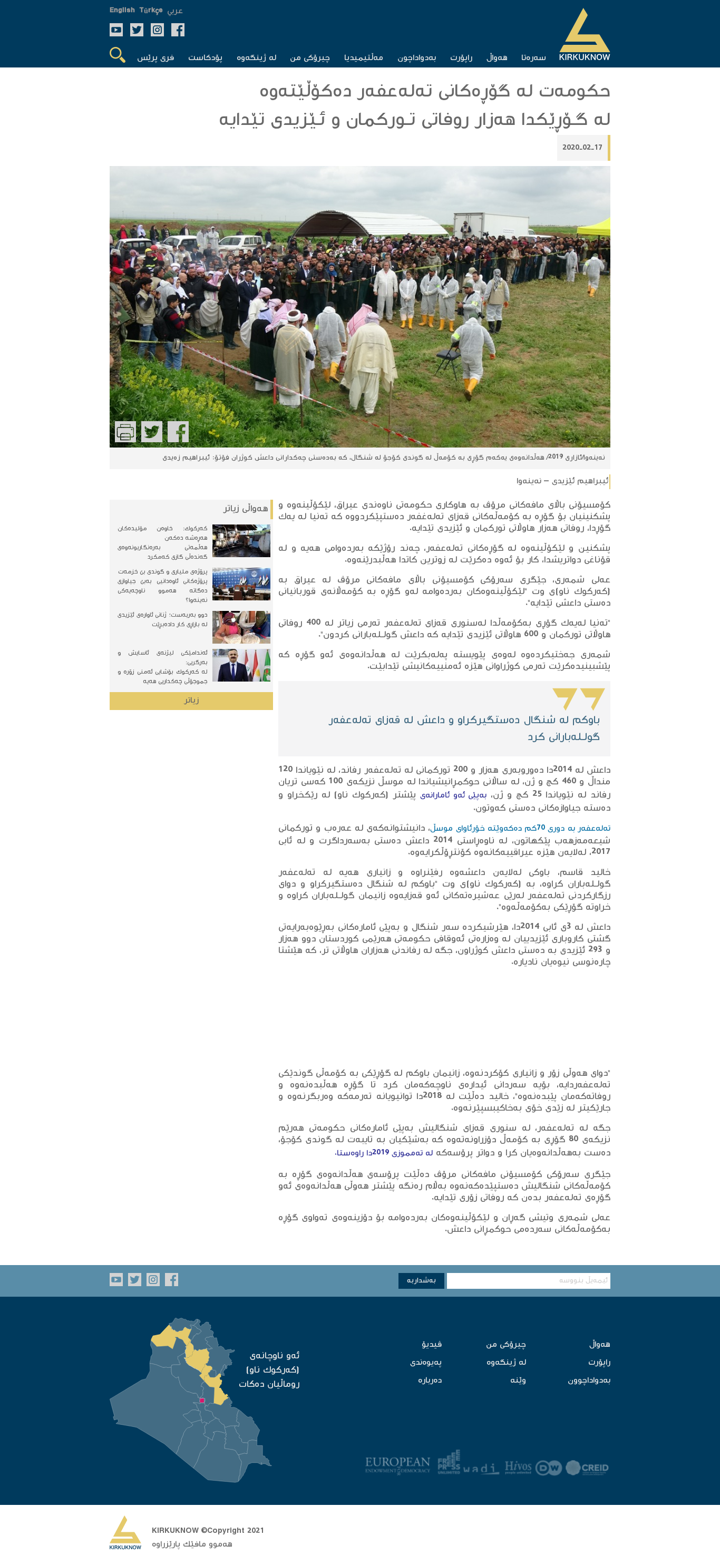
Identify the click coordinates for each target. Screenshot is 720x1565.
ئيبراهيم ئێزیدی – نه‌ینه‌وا (562, 481)
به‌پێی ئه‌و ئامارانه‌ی (453, 796)
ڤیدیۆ (432, 1345)
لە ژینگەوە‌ (506, 1363)
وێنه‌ (518, 1381)
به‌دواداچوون (589, 1381)
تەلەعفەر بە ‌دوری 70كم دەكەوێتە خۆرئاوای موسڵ (520, 829)
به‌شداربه (421, 1281)
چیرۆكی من (506, 1345)
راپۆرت (599, 1363)
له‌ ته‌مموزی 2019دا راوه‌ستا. (384, 1154)
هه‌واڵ (599, 1345)
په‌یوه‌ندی (426, 1363)
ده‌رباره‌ (430, 1381)
